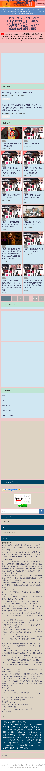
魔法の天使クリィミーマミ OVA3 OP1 (17, 92)
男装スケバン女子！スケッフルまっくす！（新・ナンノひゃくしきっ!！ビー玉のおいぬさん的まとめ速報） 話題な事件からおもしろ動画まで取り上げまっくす (22, 608)
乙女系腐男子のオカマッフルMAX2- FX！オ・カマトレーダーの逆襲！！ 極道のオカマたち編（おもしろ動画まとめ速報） (22, 585)
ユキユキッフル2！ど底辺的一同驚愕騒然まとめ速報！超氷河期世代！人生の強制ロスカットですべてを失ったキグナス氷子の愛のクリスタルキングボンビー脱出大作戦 (22, 676)
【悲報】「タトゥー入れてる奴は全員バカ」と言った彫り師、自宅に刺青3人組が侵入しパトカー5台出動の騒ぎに (11, 285)
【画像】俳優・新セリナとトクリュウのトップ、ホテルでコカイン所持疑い (11, 170)
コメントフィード (8, 410)
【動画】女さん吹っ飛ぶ (32, 143)
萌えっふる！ (6, 688)
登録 (3, 395)
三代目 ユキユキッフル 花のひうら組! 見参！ (18, 709)
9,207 (35, 298)
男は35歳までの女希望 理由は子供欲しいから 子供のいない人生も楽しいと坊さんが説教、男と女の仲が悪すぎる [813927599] (22, 107)
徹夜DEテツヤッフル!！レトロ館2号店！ (16, 700)
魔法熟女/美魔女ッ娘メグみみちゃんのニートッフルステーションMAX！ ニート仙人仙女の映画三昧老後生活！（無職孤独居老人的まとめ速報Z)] (22, 578)
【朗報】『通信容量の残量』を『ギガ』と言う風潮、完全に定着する (10, 224)
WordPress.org (7, 415)
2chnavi (4, 755)
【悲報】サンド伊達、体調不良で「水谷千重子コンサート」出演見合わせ (33, 170)
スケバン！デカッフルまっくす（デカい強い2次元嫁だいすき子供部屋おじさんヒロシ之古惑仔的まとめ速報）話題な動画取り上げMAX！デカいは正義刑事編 (22, 653)
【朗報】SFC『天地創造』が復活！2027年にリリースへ (33, 197)
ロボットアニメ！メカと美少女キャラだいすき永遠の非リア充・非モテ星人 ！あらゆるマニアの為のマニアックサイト (22, 615)
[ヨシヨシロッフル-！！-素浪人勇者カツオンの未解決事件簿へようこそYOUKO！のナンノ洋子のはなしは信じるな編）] (22, 665)
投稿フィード (7, 405)
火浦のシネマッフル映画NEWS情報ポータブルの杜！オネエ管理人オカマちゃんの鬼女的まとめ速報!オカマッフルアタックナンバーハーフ (22, 632)
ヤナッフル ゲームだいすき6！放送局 (15, 704)
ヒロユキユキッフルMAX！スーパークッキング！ (19, 697)
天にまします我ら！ (9, 690)
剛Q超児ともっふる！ (9, 702)
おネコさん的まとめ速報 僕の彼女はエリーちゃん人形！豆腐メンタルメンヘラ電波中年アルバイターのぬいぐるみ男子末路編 (22, 547)
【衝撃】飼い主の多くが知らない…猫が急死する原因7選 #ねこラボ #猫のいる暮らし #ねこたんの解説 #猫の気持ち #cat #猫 (11, 253)
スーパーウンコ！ (8, 589)
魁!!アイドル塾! (7, 711)
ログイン (5, 400)
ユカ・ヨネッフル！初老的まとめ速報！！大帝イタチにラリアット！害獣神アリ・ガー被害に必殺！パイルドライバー (22, 639)
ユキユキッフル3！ (8, 686)
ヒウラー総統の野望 (9, 707)
